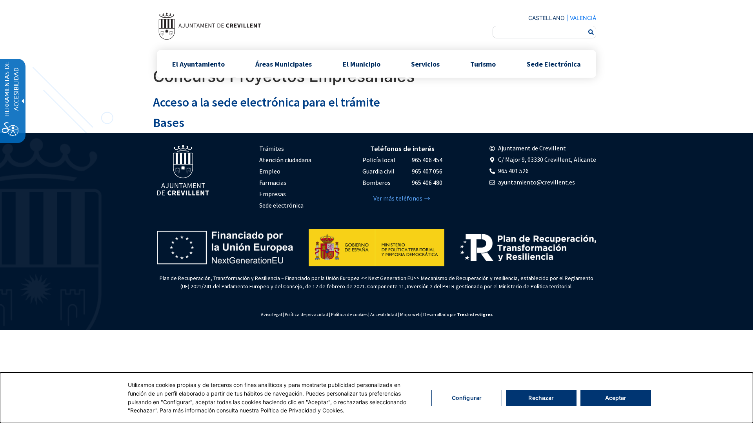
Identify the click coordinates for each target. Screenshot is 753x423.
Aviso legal (271, 314)
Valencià (583, 17)
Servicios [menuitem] (425, 63)
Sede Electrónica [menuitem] (554, 63)
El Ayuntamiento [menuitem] (198, 63)
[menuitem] (285, 149)
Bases (168, 122)
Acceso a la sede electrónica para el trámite (266, 102)
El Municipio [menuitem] (361, 63)
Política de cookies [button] (349, 314)
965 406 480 (427, 182)
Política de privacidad (306, 314)
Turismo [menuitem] (483, 63)
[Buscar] (591, 32)
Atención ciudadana (285, 160)
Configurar (467, 397)
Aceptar (616, 397)
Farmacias (272, 182)
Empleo (269, 171)
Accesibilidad (383, 314)
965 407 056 (427, 171)
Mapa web (410, 314)
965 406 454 (427, 160)
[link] (209, 26)
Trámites (271, 148)
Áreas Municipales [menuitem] (283, 63)
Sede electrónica (281, 205)
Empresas (272, 194)
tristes (475, 314)
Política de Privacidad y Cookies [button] (301, 410)
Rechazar (541, 397)
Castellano (546, 17)
